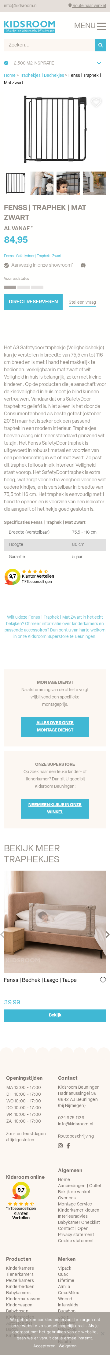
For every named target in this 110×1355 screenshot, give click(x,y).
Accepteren (44, 1345)
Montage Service (75, 1204)
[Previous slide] (3, 935)
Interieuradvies (73, 1216)
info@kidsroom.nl (21, 6)
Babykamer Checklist (79, 1222)
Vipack (64, 1268)
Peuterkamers (20, 1281)
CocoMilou (68, 1293)
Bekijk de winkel (74, 1192)
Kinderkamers (20, 1268)
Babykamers (18, 1293)
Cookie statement (76, 1241)
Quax (63, 1274)
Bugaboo (66, 1311)
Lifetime (66, 1281)
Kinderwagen (19, 1305)
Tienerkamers (20, 1274)
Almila (64, 1287)
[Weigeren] (102, 1334)
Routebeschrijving (76, 1136)
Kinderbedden (20, 1287)
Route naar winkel (89, 6)
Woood (65, 1299)
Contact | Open (73, 1229)
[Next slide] (107, 935)
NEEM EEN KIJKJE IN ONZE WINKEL (55, 809)
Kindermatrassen (23, 1299)
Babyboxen (17, 1311)
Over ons (67, 1198)
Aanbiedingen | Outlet (79, 1186)
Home (64, 1180)
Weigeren (68, 1345)
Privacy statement (76, 1235)
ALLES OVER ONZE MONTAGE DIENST (55, 727)
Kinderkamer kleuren (79, 1210)
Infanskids (68, 1305)
